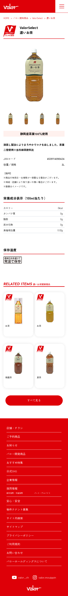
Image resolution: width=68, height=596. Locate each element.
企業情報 (12, 480)
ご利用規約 (13, 544)
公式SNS (12, 471)
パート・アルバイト (42, 493)
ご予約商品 (13, 436)
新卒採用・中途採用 (15, 493)
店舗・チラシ (15, 428)
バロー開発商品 (16, 454)
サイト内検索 (15, 518)
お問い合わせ (15, 553)
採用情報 (12, 488)
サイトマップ (15, 527)
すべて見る (34, 400)
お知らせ (12, 445)
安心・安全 (13, 501)
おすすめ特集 (15, 462)
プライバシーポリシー (20, 535)
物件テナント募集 (17, 509)
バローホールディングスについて (27, 561)
